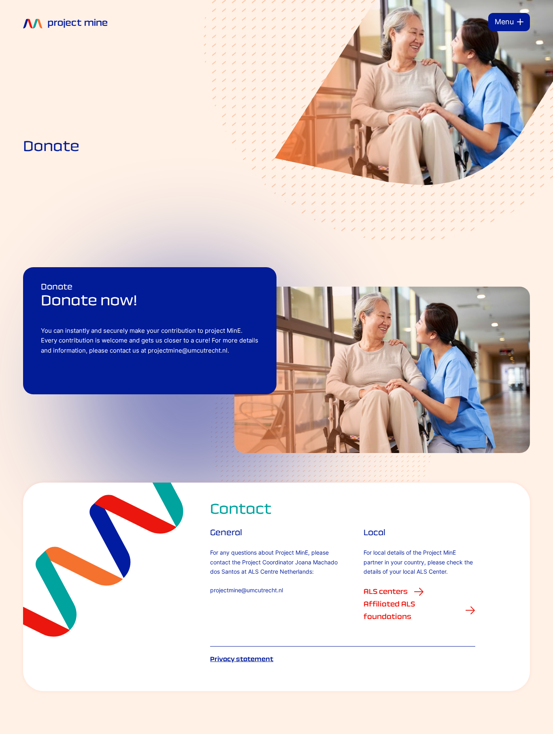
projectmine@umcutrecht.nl (246, 590)
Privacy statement (241, 659)
